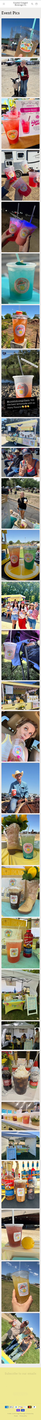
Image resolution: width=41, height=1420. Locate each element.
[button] (4, 4)
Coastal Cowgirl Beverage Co (19, 1413)
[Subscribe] (35, 1385)
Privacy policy (23, 1415)
